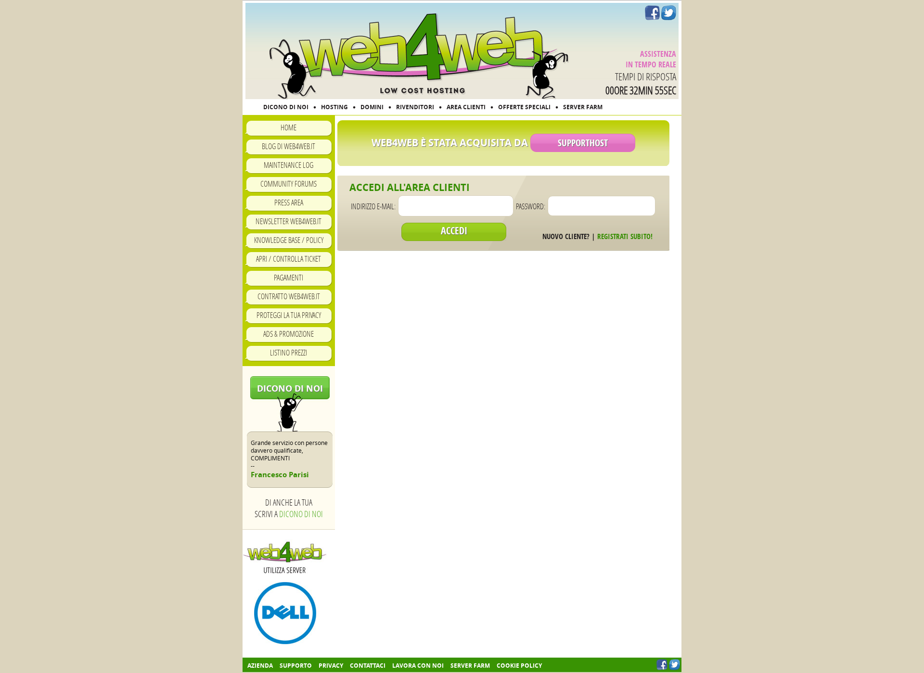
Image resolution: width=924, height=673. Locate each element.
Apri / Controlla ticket (288, 259)
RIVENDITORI (415, 107)
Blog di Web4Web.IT (288, 146)
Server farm (470, 665)
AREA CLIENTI (466, 107)
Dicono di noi (290, 388)
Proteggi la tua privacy (289, 315)
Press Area (288, 202)
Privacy (331, 665)
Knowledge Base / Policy (288, 240)
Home (288, 127)
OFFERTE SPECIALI (524, 107)
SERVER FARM (583, 107)
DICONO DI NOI (285, 107)
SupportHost (583, 143)
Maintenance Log (288, 165)
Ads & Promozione (288, 334)
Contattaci (367, 665)
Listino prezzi (288, 352)
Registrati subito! (625, 236)
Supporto (296, 665)
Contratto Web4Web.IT (288, 296)
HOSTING (334, 107)
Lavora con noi (418, 665)
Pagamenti (288, 277)
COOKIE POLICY (519, 665)
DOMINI (372, 107)
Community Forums (288, 183)
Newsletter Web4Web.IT (288, 221)
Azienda (260, 665)
